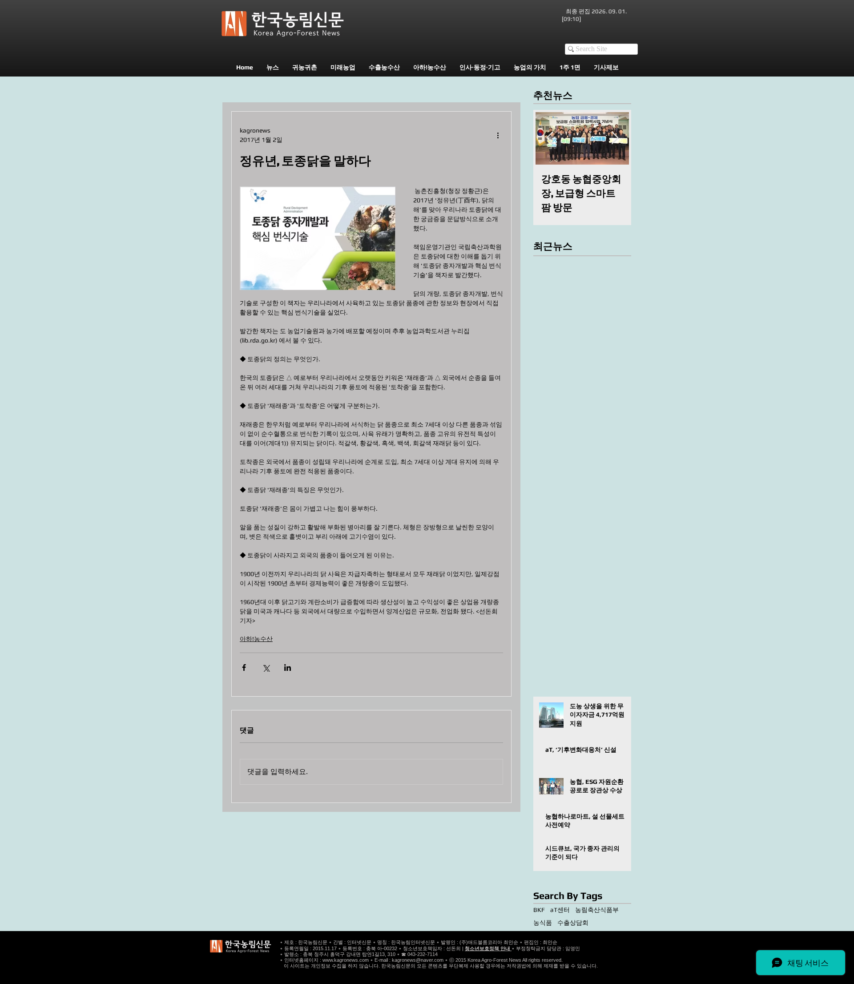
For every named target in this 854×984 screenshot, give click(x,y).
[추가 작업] (497, 135)
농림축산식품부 (597, 909)
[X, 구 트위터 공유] (266, 667)
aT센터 (560, 909)
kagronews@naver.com (417, 960)
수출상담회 (572, 922)
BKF (539, 909)
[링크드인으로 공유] (287, 667)
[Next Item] (615, 138)
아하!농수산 (256, 638)
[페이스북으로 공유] (244, 667)
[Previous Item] (550, 138)
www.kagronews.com (345, 960)
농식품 (542, 922)
